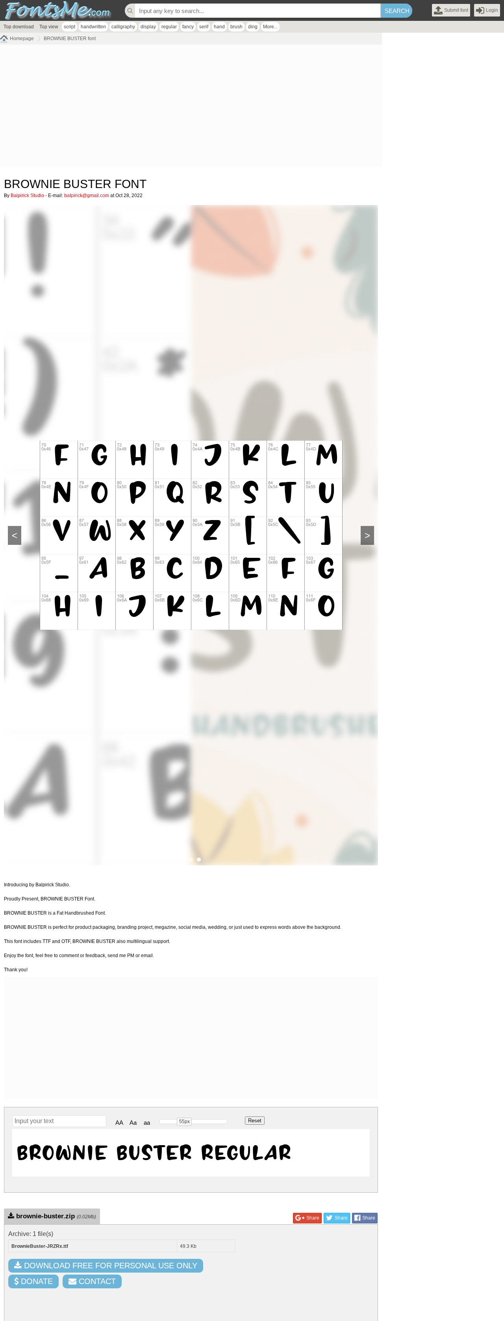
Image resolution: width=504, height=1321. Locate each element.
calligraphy (123, 27)
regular (169, 27)
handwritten (93, 27)
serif (203, 27)
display (148, 27)
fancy (188, 27)
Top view (48, 27)
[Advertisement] (191, 107)
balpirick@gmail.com (86, 195)
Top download (19, 27)
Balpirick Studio (27, 195)
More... (270, 27)
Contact (96, 1281)
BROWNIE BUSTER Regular (153, 1152)
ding (253, 27)
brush (236, 27)
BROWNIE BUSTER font (70, 38)
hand (219, 27)
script (69, 27)
